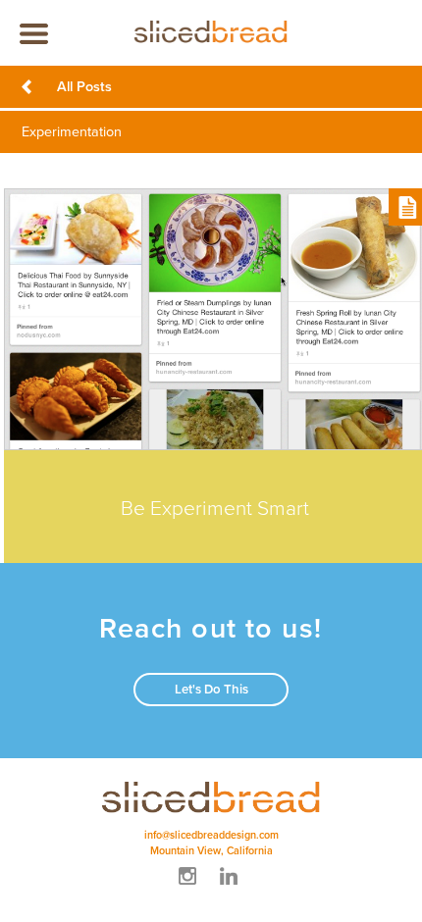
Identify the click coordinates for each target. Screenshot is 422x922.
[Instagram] (190, 887)
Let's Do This (211, 689)
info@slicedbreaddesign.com (211, 835)
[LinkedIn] (231, 887)
